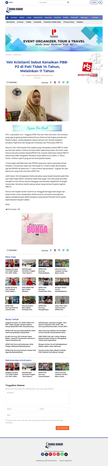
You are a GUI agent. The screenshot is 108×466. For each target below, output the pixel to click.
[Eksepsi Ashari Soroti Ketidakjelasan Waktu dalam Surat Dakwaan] (62, 281)
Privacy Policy (68, 22)
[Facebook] (42, 454)
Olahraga (84, 17)
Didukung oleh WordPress (46, 461)
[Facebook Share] (50, 82)
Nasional (48, 17)
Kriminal (57, 17)
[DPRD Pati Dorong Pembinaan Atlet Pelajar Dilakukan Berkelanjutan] (45, 281)
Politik (65, 17)
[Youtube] (58, 454)
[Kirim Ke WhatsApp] (67, 82)
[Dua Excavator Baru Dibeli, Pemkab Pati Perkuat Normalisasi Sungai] (29, 300)
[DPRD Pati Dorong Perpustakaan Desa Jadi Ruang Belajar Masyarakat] (45, 263)
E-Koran (14, 17)
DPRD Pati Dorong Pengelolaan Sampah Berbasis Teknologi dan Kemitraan (45, 308)
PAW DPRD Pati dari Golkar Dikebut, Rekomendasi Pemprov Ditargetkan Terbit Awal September (28, 289)
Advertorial (38, 17)
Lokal (29, 17)
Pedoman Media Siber (52, 22)
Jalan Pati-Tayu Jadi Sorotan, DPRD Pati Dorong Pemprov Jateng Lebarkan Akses (62, 308)
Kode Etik (37, 22)
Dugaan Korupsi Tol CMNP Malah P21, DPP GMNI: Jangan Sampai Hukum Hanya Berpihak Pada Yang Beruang (11, 271)
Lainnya (95, 17)
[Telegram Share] (63, 82)
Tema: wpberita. (65, 461)
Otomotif (74, 17)
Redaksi (80, 22)
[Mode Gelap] (101, 2)
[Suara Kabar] (14, 10)
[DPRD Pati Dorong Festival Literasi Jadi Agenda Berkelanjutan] (12, 300)
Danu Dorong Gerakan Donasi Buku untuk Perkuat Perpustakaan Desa (61, 271)
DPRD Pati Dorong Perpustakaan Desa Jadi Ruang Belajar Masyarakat (44, 271)
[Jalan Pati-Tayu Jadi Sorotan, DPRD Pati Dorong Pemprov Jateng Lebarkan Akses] (62, 300)
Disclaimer (10, 22)
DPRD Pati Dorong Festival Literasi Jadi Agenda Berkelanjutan (11, 308)
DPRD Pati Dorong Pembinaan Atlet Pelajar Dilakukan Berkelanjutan (45, 289)
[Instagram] (54, 454)
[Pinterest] (50, 454)
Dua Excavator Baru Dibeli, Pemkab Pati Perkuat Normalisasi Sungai (27, 308)
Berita (22, 17)
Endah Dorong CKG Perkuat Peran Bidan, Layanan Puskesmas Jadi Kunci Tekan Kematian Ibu (11, 289)
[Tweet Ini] (55, 82)
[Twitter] (46, 454)
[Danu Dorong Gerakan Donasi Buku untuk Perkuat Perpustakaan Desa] (62, 263)
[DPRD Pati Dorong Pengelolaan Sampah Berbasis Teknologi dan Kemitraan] (45, 300)
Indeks (94, 2)
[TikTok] (66, 454)
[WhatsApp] (62, 454)
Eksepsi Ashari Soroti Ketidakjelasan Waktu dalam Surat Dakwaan (61, 289)
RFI (23, 75)
